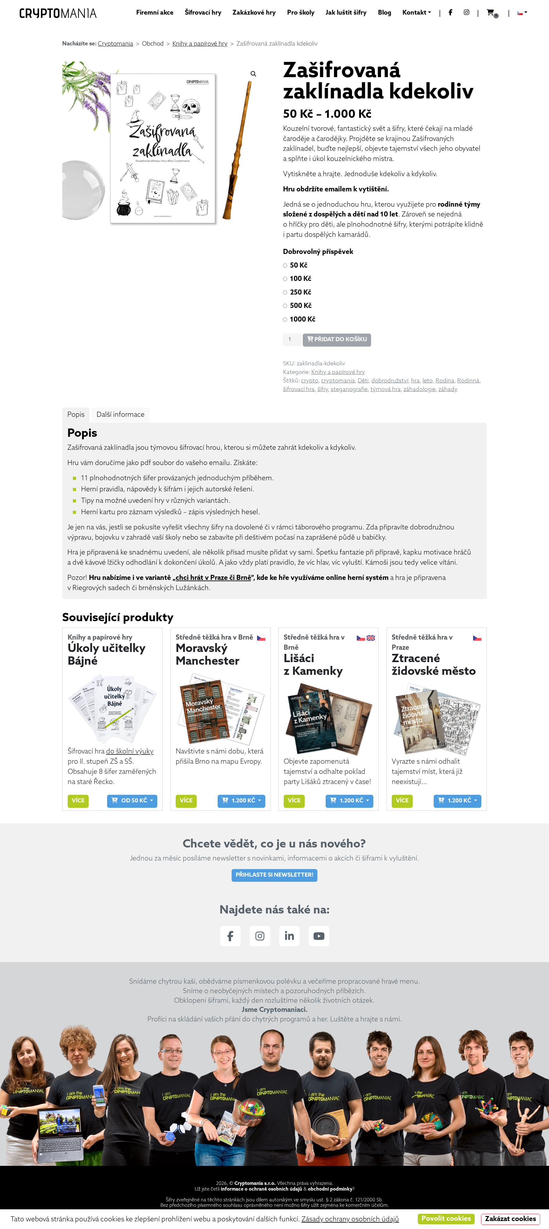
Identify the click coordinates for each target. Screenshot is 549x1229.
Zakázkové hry (254, 13)
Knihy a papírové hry (200, 44)
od (132, 801)
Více (78, 801)
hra (415, 381)
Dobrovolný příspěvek (318, 252)
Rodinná (468, 381)
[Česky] (522, 14)
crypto (309, 381)
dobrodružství (389, 381)
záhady (448, 390)
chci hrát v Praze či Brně (213, 578)
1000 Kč (302, 319)
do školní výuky (129, 751)
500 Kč (301, 306)
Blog (384, 13)
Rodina (445, 381)
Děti (363, 381)
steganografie (349, 390)
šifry (322, 390)
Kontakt (414, 13)
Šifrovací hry (203, 13)
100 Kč (300, 279)
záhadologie (419, 390)
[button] (253, 74)
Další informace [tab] (121, 415)
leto (428, 381)
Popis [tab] (76, 415)
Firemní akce (154, 13)
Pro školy (301, 13)
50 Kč (299, 265)
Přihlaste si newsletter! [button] (274, 875)
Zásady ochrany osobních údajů (350, 1219)
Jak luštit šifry (346, 13)
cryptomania (338, 381)
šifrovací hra (299, 390)
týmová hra (385, 390)
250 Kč (300, 292)
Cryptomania (115, 44)
